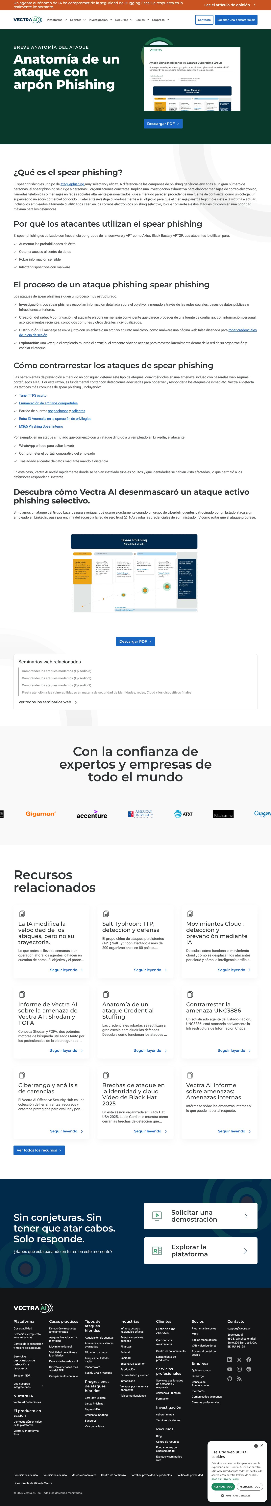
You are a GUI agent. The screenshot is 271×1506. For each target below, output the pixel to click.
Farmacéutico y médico (134, 1375)
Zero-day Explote (95, 1398)
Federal (125, 1352)
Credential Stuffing (96, 1415)
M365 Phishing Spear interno (41, 426)
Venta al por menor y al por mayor (134, 1388)
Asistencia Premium (168, 1393)
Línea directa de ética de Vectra (32, 1483)
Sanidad (125, 1358)
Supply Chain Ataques (98, 1373)
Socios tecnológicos (204, 1340)
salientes (78, 411)
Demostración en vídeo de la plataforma (27, 1423)
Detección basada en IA (63, 1361)
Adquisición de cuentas (99, 1337)
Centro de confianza (113, 1475)
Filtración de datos (96, 1352)
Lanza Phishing (94, 1403)
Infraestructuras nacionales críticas (131, 1330)
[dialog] (237, 1471)
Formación (162, 1398)
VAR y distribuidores (204, 1345)
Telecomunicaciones (133, 1395)
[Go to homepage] (27, 19)
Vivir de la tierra (94, 1426)
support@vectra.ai (238, 1328)
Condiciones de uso (25, 1475)
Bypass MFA (92, 1409)
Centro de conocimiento (170, 1351)
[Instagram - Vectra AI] (239, 1369)
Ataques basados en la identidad (63, 1339)
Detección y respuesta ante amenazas (27, 1336)
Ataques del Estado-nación (97, 1360)
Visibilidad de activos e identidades (63, 1354)
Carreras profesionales (205, 1402)
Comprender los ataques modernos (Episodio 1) (56, 685)
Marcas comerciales (83, 1475)
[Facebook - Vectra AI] (248, 1359)
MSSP (195, 1334)
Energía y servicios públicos (131, 1339)
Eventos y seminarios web (169, 1458)
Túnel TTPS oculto (32, 395)
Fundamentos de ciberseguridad (166, 1449)
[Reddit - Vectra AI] (248, 1369)
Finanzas (126, 1346)
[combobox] (256, 1446)
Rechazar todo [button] (249, 1486)
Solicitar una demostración (236, 20)
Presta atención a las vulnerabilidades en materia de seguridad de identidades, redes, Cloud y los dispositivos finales (106, 692)
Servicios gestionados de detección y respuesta (24, 1362)
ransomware (92, 1367)
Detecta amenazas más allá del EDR (63, 1369)
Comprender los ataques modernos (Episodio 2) (56, 678)
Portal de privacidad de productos (151, 1475)
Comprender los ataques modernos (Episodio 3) (56, 671)
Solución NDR (21, 1375)
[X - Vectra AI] (239, 1359)
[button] (237, 1495)
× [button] (261, 1445)
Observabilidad (22, 1328)
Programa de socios (204, 1328)
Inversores (198, 1391)
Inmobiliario (127, 1381)
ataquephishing (73, 184)
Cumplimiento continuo (63, 1376)
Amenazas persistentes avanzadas (99, 1345)
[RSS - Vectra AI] (239, 1378)
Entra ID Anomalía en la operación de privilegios (55, 419)
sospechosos (58, 411)
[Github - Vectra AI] (229, 1378)
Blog (159, 1436)
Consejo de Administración (201, 1383)
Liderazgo (198, 1376)
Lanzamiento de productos (166, 1358)
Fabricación (127, 1369)
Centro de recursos (167, 1441)
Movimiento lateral (60, 1346)
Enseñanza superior (132, 1363)
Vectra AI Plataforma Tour (26, 1432)
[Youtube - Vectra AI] (229, 1369)
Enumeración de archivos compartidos (48, 403)
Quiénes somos (201, 1370)
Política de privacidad (190, 1475)
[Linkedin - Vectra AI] (229, 1359)
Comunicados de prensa (207, 1396)
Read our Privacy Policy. (225, 1479)
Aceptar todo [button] (223, 1486)
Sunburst (90, 1420)
